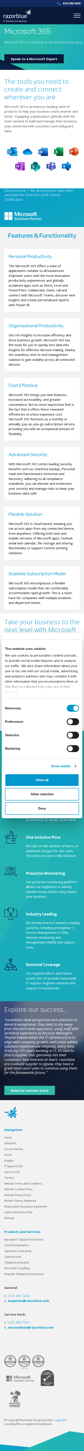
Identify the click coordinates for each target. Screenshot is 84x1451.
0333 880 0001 (18, 1322)
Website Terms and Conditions (23, 1183)
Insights (9, 1160)
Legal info (61, 1420)
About (8, 1155)
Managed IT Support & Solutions (24, 1239)
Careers (9, 1178)
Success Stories (13, 1149)
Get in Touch (12, 1172)
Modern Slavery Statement (20, 1201)
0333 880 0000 (72, 3)
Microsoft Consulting (17, 1268)
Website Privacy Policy (17, 1195)
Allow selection (42, 794)
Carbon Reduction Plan (18, 1212)
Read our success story (29, 1090)
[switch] (73, 721)
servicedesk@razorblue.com (31, 1327)
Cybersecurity (12, 1257)
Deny (42, 808)
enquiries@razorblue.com (28, 1300)
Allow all (42, 780)
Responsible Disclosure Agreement (25, 1206)
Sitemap (9, 1218)
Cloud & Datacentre (16, 1245)
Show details (61, 766)
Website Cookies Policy (18, 1189)
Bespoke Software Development (24, 1274)
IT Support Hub (13, 1166)
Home (8, 1137)
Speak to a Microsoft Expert (34, 59)
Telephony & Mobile (16, 1262)
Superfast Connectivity (17, 1251)
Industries (10, 1143)
